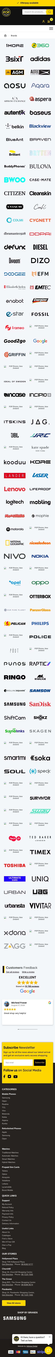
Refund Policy (8, 1207)
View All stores (14, 1303)
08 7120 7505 (27, 1274)
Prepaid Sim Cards (10, 1167)
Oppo (4, 1101)
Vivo (4, 1111)
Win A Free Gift (8, 1242)
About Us (6, 1232)
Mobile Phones (9, 1094)
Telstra (5, 1171)
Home (5, 35)
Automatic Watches (10, 1156)
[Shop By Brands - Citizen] (40, 1318)
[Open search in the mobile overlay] (37, 12)
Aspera (5, 1120)
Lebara (5, 1184)
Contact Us (6, 1220)
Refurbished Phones (11, 1128)
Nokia (4, 1117)
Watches (6, 1149)
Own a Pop (6, 1245)
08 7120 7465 (27, 1295)
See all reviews (12, 972)
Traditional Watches (10, 1152)
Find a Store (7, 1238)
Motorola (5, 1114)
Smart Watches (8, 1159)
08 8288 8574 (27, 1285)
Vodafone (6, 1180)
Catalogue (6, 1235)
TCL (4, 1107)
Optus (4, 1174)
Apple (4, 1132)
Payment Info (7, 1214)
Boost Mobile (7, 1190)
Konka (4, 1123)
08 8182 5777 (27, 1264)
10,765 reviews (32, 986)
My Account (7, 1204)
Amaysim (6, 1177)
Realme (5, 1104)
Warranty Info (7, 1211)
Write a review (28, 972)
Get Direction (7, 1264)
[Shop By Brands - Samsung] (14, 1318)
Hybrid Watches (8, 1162)
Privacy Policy (8, 1217)
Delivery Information (10, 1223)
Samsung (6, 1098)
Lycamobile (6, 1187)
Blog (4, 1248)
